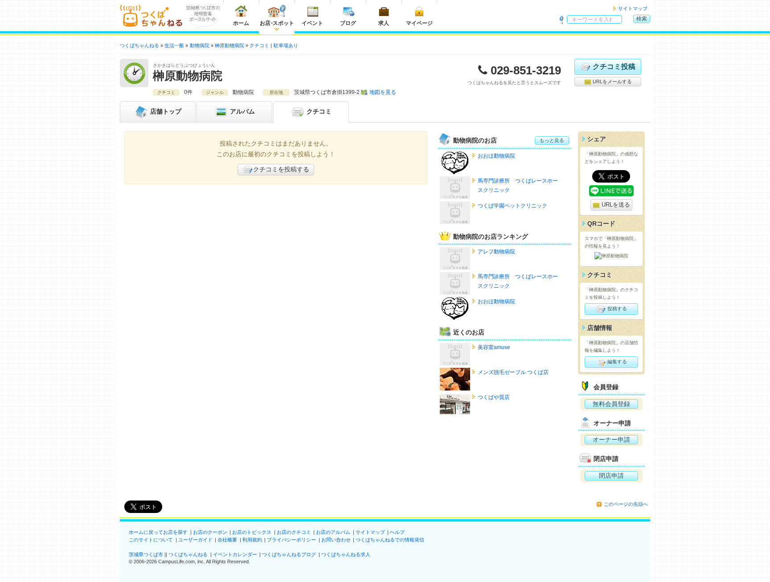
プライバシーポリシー (291, 539)
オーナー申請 (611, 439)
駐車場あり (286, 45)
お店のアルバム (333, 532)
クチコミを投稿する (281, 169)
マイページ (419, 23)
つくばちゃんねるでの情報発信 (390, 539)
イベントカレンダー (235, 554)
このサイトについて (151, 539)
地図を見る (382, 92)
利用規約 (252, 539)
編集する (616, 361)
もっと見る (552, 140)
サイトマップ (632, 8)
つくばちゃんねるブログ (289, 554)
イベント (312, 23)
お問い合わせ (336, 539)
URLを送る (615, 204)
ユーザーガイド (195, 539)
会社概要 (227, 539)
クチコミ (318, 111)
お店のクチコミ (294, 532)
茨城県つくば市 (146, 554)
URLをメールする (611, 81)
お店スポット (277, 23)
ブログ (348, 23)
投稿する (616, 308)
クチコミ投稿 (614, 66)
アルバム (241, 111)
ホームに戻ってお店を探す (158, 532)
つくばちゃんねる (188, 554)
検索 (641, 19)
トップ (165, 111)
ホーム (241, 23)
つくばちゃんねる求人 (345, 554)
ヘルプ (397, 532)
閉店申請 (611, 475)
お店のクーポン (210, 532)
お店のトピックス (251, 532)
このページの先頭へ (626, 504)
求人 (383, 23)
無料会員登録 (611, 403)
